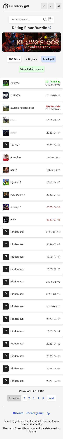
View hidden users (31, 69)
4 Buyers (31, 59)
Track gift (48, 59)
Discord (18, 413)
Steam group (34, 413)
